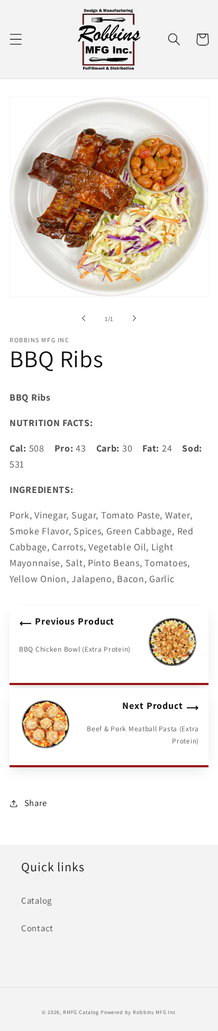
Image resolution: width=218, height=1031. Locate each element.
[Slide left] (83, 318)
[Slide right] (134, 318)
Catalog (36, 900)
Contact (37, 928)
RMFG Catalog (81, 1012)
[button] (16, 39)
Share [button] (35, 803)
